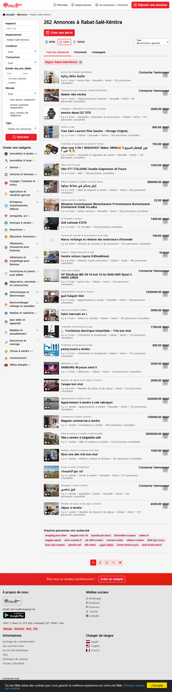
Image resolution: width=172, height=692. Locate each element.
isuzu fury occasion (55, 545)
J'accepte (157, 685)
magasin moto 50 (79, 535)
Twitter (93, 611)
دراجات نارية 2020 (156, 540)
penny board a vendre (75, 349)
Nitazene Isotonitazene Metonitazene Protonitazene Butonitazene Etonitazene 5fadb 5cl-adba (105, 206)
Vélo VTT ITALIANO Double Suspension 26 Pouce (93, 169)
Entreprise (19, 629)
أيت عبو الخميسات (72, 471)
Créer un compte (112, 579)
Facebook (94, 602)
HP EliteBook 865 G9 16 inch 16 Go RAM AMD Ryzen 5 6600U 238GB (96, 276)
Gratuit (12, 83)
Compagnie (98, 52)
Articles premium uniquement (19, 106)
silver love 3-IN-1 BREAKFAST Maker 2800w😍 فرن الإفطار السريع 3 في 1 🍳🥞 (104, 149)
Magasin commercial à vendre (80, 421)
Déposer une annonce (152, 5)
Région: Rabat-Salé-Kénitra (61, 62)
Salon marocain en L (74, 314)
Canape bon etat (72, 384)
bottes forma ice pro (128, 545)
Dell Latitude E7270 (73, 222)
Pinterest (93, 607)
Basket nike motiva (73, 94)
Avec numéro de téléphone (19, 114)
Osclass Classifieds (13, 663)
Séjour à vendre (71, 508)
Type (8, 123)
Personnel (80, 52)
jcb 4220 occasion (94, 540)
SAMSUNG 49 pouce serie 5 (79, 367)
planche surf (74, 545)
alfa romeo (90, 545)
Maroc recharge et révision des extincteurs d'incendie (97, 239)
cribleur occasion (135, 540)
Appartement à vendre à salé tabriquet (87, 402)
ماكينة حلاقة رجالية (73, 76)
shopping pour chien (56, 535)
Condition (11, 46)
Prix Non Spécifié (17, 79)
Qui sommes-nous (13, 646)
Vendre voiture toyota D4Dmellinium (85, 256)
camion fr (144, 535)
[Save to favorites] (165, 74)
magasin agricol (53, 540)
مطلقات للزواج (106, 545)
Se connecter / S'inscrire (113, 5)
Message (62, 5)
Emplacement (83, 5)
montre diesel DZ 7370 (76, 112)
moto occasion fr (73, 540)
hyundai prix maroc (101, 535)
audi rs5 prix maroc (152, 545)
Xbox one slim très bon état (79, 454)
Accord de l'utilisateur (15, 650)
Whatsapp (94, 598)
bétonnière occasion (125, 535)
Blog (29, 629)
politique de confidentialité (19, 641)
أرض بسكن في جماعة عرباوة (78, 186)
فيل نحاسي (68, 489)
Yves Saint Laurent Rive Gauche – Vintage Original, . (95, 131)
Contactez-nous (11, 678)
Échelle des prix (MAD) (18, 68)
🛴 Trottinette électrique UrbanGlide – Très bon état (96, 331)
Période (10, 88)
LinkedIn (93, 615)
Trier (139, 40)
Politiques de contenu (15, 659)
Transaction (13, 57)
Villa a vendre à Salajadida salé (81, 437)
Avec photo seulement (22, 99)
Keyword (10, 23)
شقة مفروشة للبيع (72, 295)
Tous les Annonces (57, 52)
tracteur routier (115, 540)
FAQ (35, 629)
